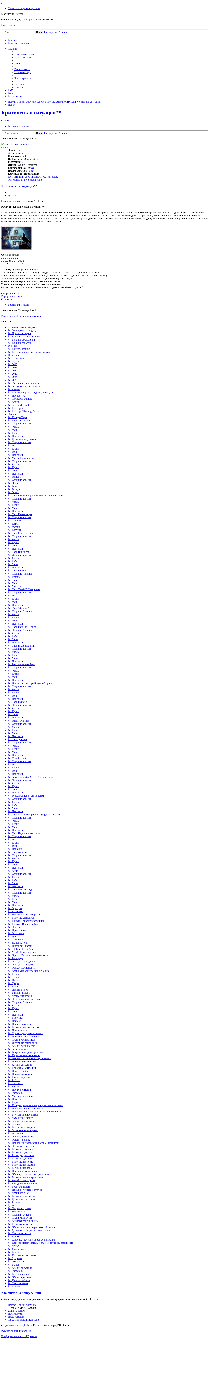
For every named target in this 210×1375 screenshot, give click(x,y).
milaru (4, 147)
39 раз (30, 167)
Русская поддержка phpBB (16, 1330)
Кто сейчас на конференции (21, 1293)
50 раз (31, 170)
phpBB (27, 1325)
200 (25, 156)
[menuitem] (24, 8)
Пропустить (8, 25)
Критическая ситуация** (31, 113)
